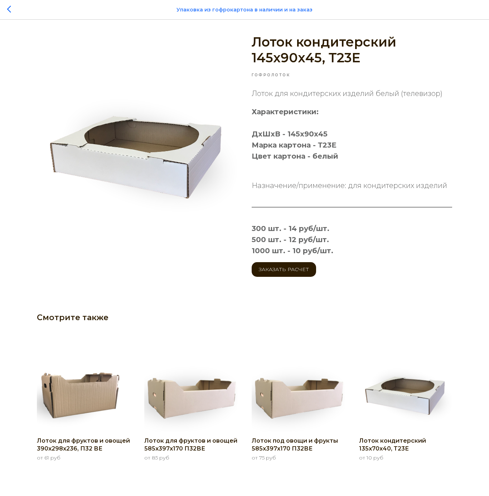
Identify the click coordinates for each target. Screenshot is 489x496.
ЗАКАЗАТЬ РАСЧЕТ (284, 269)
